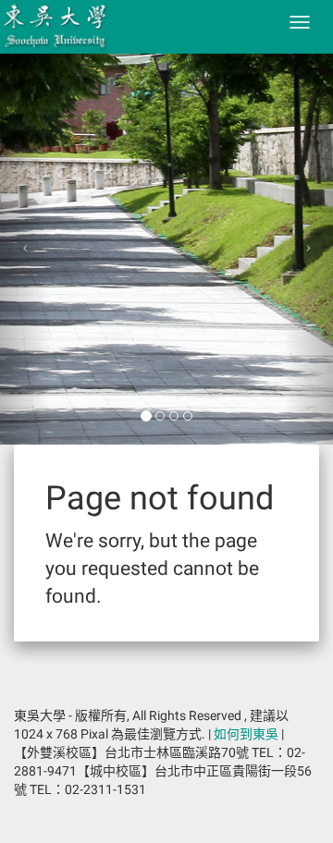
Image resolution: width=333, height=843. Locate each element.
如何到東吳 (246, 734)
